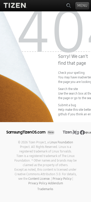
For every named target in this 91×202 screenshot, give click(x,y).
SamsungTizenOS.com (26, 132)
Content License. (39, 179)
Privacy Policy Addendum (45, 183)
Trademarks (45, 189)
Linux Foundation (61, 142)
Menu (82, 6)
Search (69, 6)
